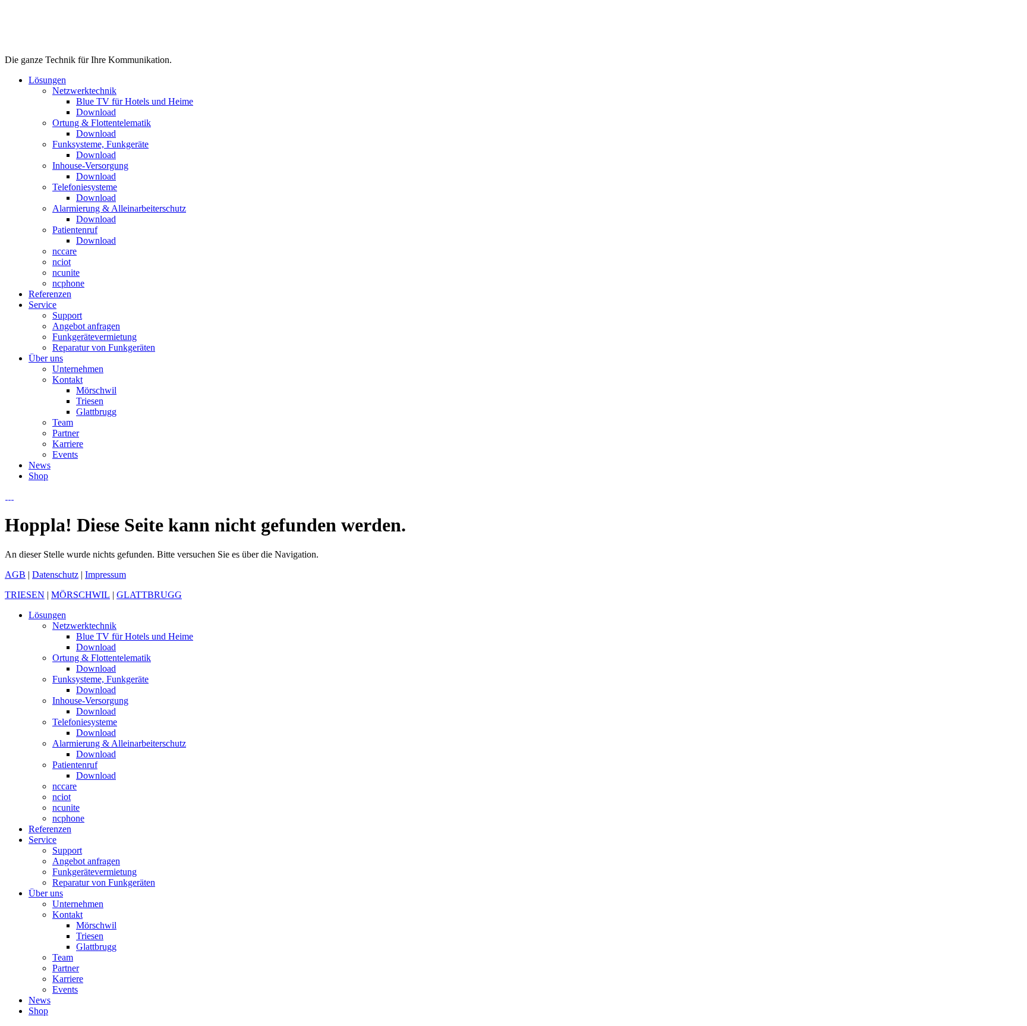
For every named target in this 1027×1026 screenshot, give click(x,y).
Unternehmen (77, 904)
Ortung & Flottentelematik (101, 658)
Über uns (46, 893)
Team (62, 957)
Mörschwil (96, 925)
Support (67, 850)
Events (65, 989)
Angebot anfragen (86, 861)
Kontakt (67, 914)
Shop (38, 1011)
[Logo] (64, 49)
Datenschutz (55, 574)
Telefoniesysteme (84, 722)
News (40, 1000)
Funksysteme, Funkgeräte (100, 679)
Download (96, 647)
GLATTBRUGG (149, 595)
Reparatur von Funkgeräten (103, 882)
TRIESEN (25, 595)
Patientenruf (74, 765)
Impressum (105, 574)
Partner (65, 968)
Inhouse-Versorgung (90, 700)
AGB (15, 574)
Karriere (67, 979)
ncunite (66, 807)
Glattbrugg (96, 947)
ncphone (68, 818)
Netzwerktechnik (84, 626)
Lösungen (47, 615)
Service (42, 840)
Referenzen (50, 829)
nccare (64, 786)
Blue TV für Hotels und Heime (134, 636)
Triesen (89, 936)
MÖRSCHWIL (80, 595)
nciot (61, 797)
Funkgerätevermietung (94, 872)
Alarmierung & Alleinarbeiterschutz (119, 743)
